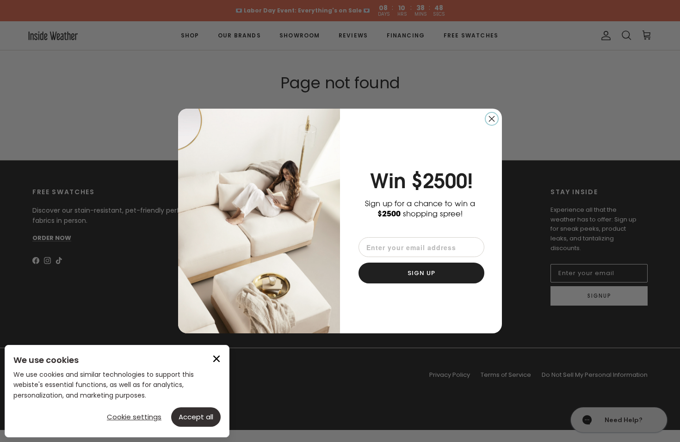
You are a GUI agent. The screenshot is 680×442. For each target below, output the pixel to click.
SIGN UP (421, 273)
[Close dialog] (491, 118)
